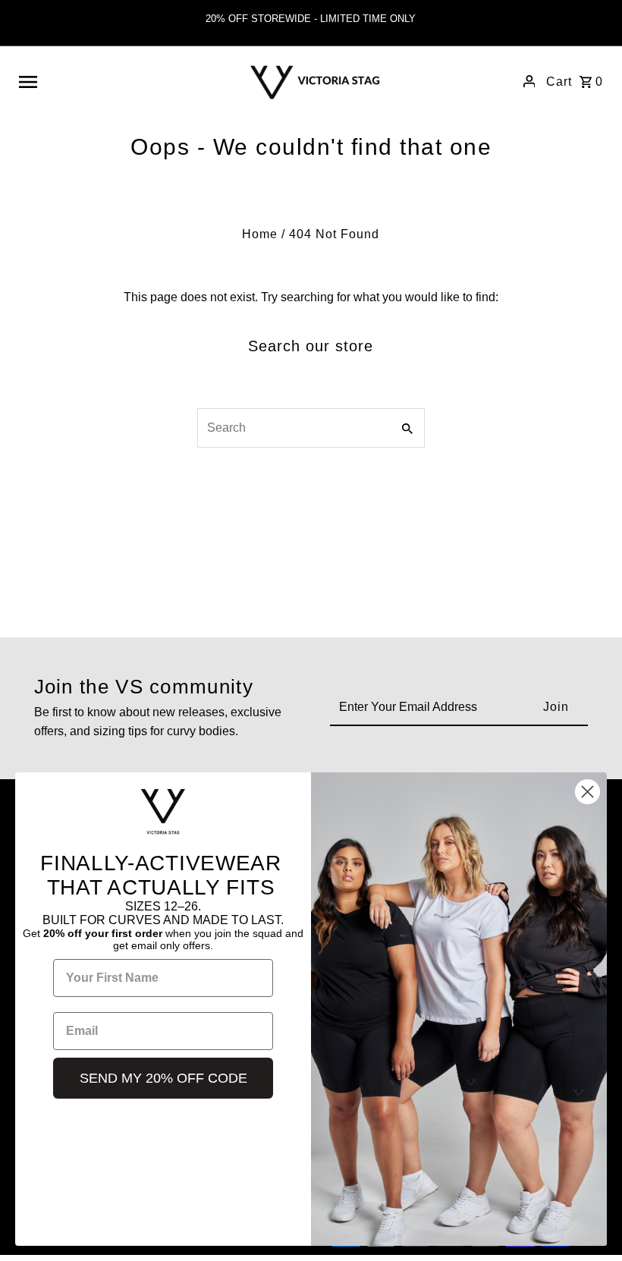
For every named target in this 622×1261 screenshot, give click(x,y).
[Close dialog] (587, 791)
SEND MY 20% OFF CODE (163, 1078)
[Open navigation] (121, 81)
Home (260, 234)
